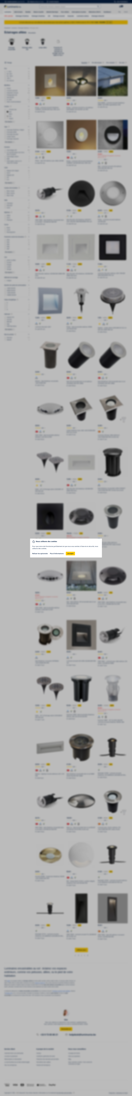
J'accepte (70, 554)
